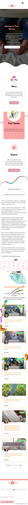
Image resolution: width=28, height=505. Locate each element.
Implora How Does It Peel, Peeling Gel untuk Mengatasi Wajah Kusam (13, 401)
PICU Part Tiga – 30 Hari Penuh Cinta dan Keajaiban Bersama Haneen (13, 321)
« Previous (8, 465)
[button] (22, 2)
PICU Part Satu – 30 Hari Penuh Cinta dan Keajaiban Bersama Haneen (13, 374)
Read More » (6, 326)
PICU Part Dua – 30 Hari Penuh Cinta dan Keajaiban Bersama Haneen (12, 348)
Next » (20, 465)
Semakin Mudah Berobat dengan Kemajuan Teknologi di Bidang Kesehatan (13, 455)
